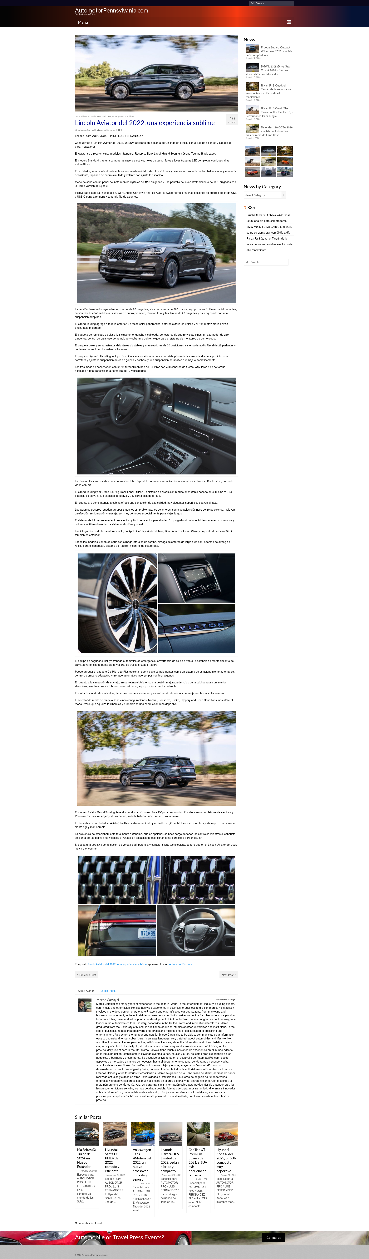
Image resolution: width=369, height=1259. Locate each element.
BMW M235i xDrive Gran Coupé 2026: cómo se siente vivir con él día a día (268, 70)
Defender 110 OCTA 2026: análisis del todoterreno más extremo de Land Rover (269, 131)
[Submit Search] (252, 3)
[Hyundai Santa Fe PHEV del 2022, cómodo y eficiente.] (115, 1134)
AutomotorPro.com (180, 964)
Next (234, 1169)
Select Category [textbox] (255, 195)
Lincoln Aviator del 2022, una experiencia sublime (116, 964)
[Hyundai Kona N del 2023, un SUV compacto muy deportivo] (226, 1134)
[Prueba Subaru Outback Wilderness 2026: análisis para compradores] (252, 151)
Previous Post (87, 975)
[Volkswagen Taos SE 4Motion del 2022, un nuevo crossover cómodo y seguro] (143, 1134)
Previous (78, 1169)
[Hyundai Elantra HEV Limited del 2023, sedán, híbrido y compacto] (170, 1134)
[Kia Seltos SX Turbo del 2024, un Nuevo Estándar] (87, 1134)
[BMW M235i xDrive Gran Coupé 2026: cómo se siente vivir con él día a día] (268, 151)
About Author (86, 991)
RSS (251, 207)
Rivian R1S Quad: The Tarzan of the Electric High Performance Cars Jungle (269, 112)
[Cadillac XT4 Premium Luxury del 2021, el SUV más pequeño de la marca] (198, 1134)
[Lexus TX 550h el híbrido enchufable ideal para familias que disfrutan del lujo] (268, 172)
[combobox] (265, 195)
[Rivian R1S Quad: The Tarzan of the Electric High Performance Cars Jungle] (252, 161)
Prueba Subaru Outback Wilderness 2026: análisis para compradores (269, 51)
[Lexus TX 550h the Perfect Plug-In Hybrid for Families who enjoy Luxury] (284, 172)
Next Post (228, 975)
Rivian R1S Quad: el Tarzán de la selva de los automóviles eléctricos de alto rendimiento (268, 91)
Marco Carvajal (88, 129)
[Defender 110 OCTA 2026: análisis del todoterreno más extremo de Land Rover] (268, 161)
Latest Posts (108, 991)
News (112, 129)
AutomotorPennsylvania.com (111, 10)
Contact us (274, 1237)
